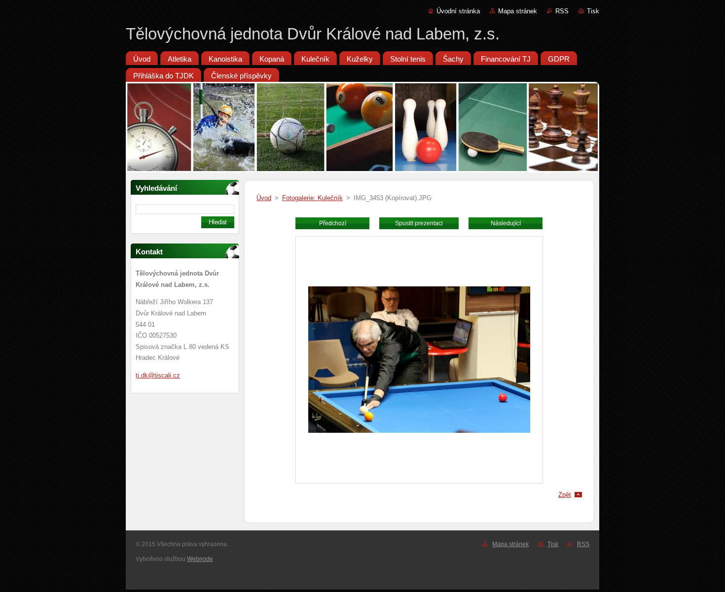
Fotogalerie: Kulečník (312, 198)
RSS (562, 11)
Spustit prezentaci (419, 223)
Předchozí (332, 223)
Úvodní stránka (458, 11)
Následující (506, 223)
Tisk (593, 11)
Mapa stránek (517, 11)
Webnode (200, 559)
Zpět (564, 494)
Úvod (263, 198)
